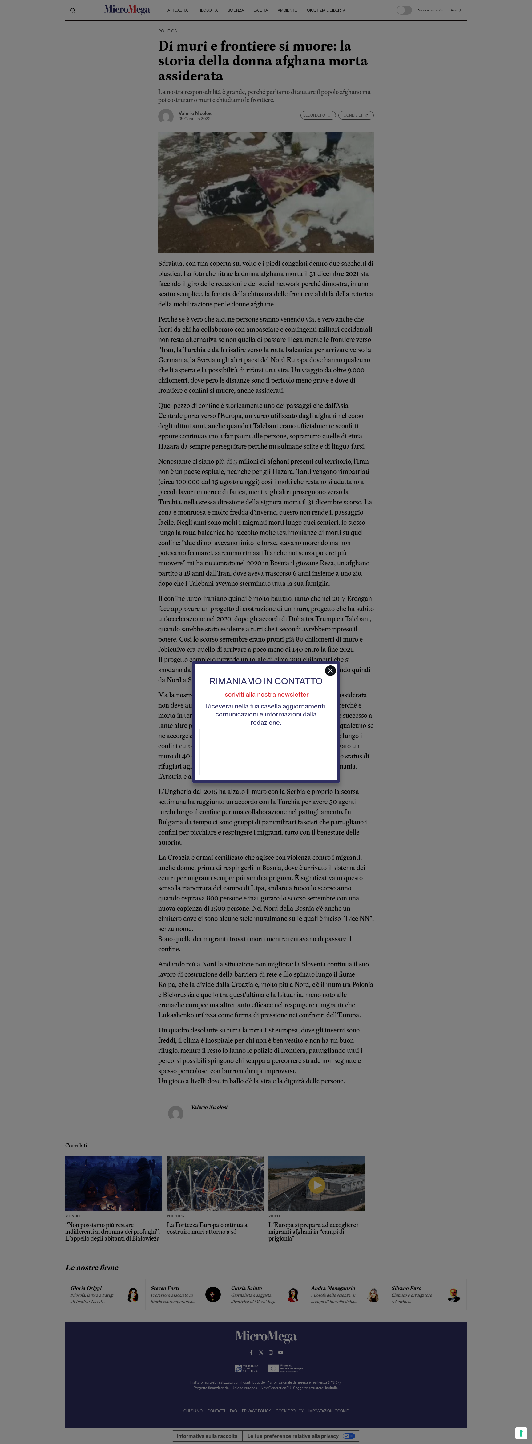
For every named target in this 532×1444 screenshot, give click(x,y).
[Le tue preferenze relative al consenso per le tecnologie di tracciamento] (521, 1433)
